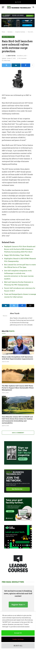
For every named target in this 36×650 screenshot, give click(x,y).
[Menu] (3, 7)
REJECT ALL (18, 646)
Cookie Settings (18, 639)
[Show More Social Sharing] (32, 65)
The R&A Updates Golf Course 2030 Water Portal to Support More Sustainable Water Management (18, 388)
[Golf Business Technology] (19, 7)
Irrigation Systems (8, 37)
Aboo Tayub (11, 55)
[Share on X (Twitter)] (6, 65)
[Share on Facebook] (25, 65)
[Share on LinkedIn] (16, 65)
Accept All (18, 633)
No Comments (22, 58)
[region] (18, 631)
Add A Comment (18, 432)
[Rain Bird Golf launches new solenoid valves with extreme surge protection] (18, 80)
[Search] (33, 7)
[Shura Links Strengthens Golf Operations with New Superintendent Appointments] (18, 345)
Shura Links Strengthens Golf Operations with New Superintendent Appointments (17, 358)
